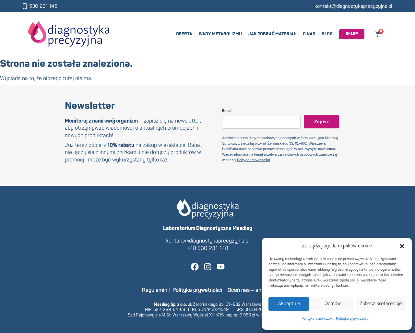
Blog (327, 34)
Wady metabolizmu (220, 34)
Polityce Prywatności (253, 160)
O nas (309, 34)
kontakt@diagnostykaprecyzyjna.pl (353, 6)
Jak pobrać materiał (272, 34)
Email (226, 111)
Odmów (333, 304)
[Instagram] (207, 266)
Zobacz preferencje (381, 304)
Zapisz (321, 121)
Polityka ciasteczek (317, 318)
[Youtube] (220, 266)
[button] (402, 246)
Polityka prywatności (352, 318)
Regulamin (154, 290)
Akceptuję (289, 304)
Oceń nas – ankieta (250, 290)
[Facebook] (194, 266)
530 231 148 (43, 6)
